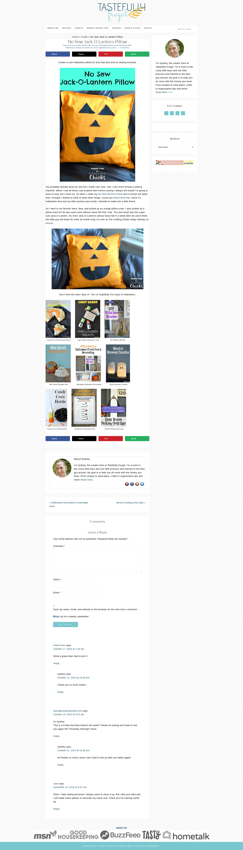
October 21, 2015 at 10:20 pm (73, 750)
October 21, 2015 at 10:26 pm (73, 677)
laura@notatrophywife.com (67, 711)
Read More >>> (164, 92)
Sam (55, 783)
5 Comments (124, 48)
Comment (59, 546)
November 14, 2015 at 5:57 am (70, 787)
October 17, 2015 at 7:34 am (68, 649)
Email (57, 592)
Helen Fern (59, 645)
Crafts (84, 37)
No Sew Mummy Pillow (110, 194)
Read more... (88, 480)
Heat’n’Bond (120, 197)
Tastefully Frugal (121, 12)
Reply (56, 663)
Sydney (79, 48)
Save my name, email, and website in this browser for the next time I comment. (95, 609)
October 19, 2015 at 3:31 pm (68, 714)
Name (57, 579)
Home (75, 37)
